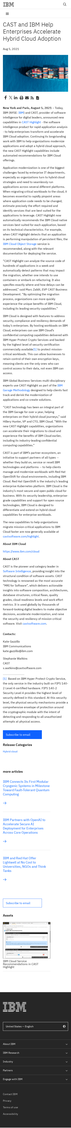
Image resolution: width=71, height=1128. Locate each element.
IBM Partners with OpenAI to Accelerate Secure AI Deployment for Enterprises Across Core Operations (24, 826)
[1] (35, 349)
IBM (21, 112)
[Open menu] (7, 13)
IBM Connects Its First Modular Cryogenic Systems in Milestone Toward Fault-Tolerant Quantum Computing (26, 787)
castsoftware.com (34, 623)
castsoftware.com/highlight (21, 536)
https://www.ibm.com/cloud (21, 551)
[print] (21, 97)
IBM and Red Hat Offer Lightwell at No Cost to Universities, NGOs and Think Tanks (24, 864)
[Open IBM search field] (64, 4)
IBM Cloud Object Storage (20, 244)
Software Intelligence (17, 571)
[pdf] (37, 97)
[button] (22, 734)
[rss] (32, 97)
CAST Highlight (31, 122)
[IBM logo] (10, 4)
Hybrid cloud (10, 751)
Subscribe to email (18, 734)
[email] (26, 97)
